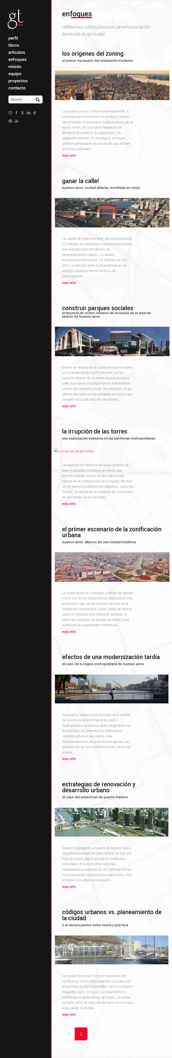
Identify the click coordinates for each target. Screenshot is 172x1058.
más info (69, 155)
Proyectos (18, 80)
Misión (14, 66)
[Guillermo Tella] (16, 21)
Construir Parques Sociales (106, 311)
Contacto (17, 87)
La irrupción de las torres (108, 434)
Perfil (13, 38)
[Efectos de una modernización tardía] (112, 689)
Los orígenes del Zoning (97, 56)
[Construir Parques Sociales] (112, 342)
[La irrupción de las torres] (112, 452)
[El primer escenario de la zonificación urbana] (112, 567)
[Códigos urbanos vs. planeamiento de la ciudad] (112, 950)
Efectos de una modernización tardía (111, 659)
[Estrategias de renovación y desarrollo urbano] (112, 823)
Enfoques (17, 59)
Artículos (16, 52)
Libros (13, 45)
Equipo (14, 73)
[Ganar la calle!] (112, 213)
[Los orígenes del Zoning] (112, 86)
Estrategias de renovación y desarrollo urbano (99, 790)
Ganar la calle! (101, 183)
